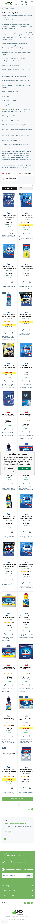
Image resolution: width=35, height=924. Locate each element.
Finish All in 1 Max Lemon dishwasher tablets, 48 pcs (26, 517)
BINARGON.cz (24, 919)
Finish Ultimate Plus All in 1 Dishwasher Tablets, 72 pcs (8, 366)
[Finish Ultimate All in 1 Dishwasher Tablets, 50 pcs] (9, 549)
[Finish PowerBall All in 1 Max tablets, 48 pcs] (26, 549)
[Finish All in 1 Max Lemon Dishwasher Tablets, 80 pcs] (9, 251)
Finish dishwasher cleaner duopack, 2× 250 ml (9, 668)
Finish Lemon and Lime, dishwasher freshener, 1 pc (26, 267)
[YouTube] (28, 903)
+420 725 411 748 (13, 856)
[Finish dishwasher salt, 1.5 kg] (26, 398)
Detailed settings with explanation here (17, 471)
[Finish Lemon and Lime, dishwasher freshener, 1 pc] (26, 251)
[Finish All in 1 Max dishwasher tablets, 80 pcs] (26, 200)
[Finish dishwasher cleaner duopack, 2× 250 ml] (9, 651)
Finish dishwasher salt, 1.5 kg (26, 415)
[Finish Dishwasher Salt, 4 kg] (26, 651)
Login (29, 875)
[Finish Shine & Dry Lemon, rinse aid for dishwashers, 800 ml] (9, 754)
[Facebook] (25, 903)
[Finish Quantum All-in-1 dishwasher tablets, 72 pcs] (9, 398)
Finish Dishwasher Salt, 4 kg (26, 668)
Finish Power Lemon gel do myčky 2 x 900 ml (26, 616)
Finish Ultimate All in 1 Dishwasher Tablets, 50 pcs (9, 565)
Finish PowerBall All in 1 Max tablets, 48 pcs (26, 565)
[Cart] (26, 3)
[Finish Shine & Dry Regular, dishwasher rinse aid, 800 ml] (9, 299)
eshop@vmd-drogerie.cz (16, 862)
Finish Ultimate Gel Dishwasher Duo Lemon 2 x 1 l (9, 517)
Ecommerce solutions (14, 919)
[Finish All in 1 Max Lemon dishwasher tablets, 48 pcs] (26, 501)
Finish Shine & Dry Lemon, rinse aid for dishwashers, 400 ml (9, 719)
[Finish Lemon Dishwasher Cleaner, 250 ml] (26, 703)
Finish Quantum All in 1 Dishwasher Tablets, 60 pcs (9, 216)
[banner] (8, 3)
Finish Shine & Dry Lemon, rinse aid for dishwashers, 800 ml (9, 770)
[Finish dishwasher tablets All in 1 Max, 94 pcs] (26, 350)
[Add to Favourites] (5, 230)
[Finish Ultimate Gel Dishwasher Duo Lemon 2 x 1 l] (9, 501)
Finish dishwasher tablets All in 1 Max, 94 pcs (26, 366)
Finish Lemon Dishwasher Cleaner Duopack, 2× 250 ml (8, 616)
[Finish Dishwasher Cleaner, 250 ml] (26, 450)
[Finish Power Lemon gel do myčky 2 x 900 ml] (26, 600)
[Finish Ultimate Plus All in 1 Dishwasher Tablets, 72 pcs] (9, 350)
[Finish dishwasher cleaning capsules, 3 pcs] (26, 754)
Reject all (10, 468)
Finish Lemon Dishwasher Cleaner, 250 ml (26, 719)
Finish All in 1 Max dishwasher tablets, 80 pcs (26, 216)
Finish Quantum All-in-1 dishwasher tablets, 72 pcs (8, 415)
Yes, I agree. (24, 468)
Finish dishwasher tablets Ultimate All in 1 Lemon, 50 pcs (26, 315)
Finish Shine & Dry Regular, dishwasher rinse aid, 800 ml (8, 315)
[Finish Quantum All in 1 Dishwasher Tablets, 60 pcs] (9, 200)
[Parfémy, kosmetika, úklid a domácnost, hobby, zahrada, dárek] (2, 8)
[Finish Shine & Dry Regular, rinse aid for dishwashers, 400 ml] (9, 450)
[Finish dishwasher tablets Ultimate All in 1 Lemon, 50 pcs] (26, 299)
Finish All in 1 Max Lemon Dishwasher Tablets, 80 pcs (8, 267)
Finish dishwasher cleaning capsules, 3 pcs (26, 770)
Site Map (27, 916)
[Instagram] (32, 903)
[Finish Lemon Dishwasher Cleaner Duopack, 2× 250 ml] (9, 600)
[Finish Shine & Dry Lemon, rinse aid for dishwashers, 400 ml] (9, 703)
